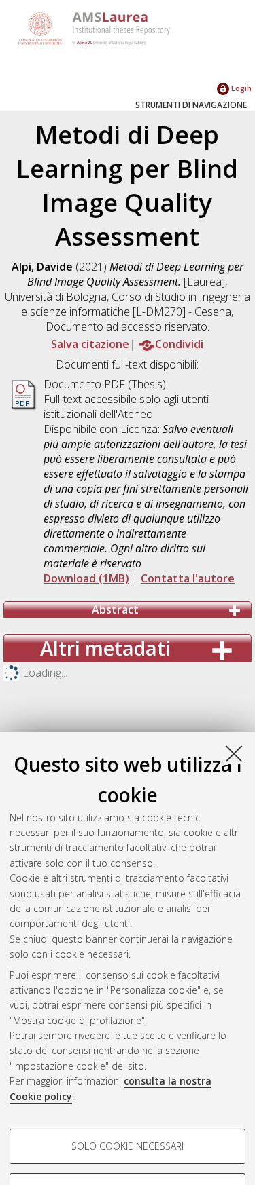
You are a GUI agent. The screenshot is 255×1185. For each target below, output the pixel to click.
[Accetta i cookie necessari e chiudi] (234, 753)
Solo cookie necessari (127, 1146)
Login (240, 88)
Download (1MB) (86, 578)
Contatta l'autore (188, 578)
